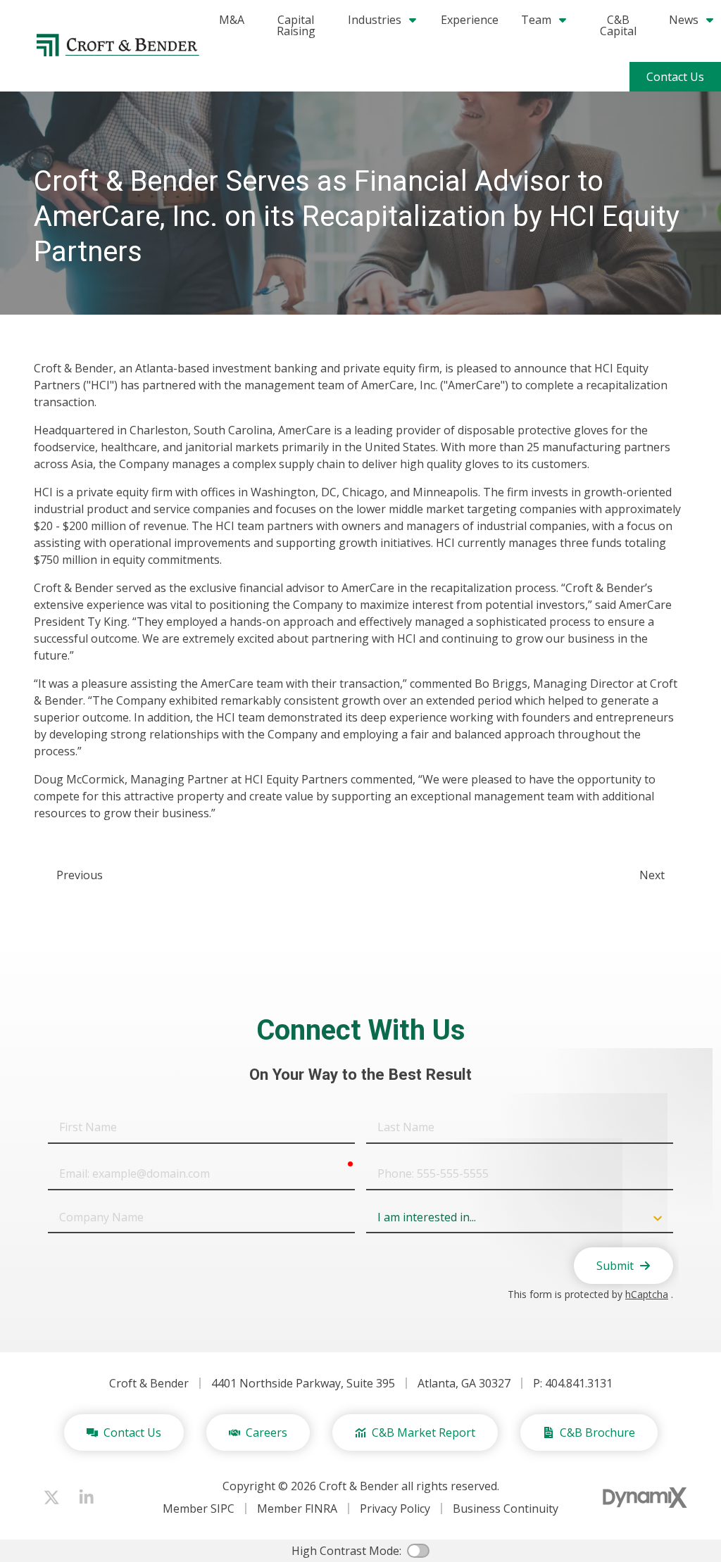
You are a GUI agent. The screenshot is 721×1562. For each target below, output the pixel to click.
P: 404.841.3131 (573, 1383)
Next (652, 875)
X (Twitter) (51, 1497)
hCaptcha (646, 1294)
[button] (544, 19)
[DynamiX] (645, 1497)
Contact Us (675, 76)
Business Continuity (505, 1508)
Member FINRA (297, 1508)
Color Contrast (418, 1551)
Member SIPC (198, 1508)
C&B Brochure (597, 1432)
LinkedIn (86, 1497)
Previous (79, 875)
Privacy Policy (395, 1508)
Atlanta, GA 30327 (464, 1383)
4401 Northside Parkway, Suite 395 (303, 1383)
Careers (266, 1432)
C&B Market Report (423, 1432)
